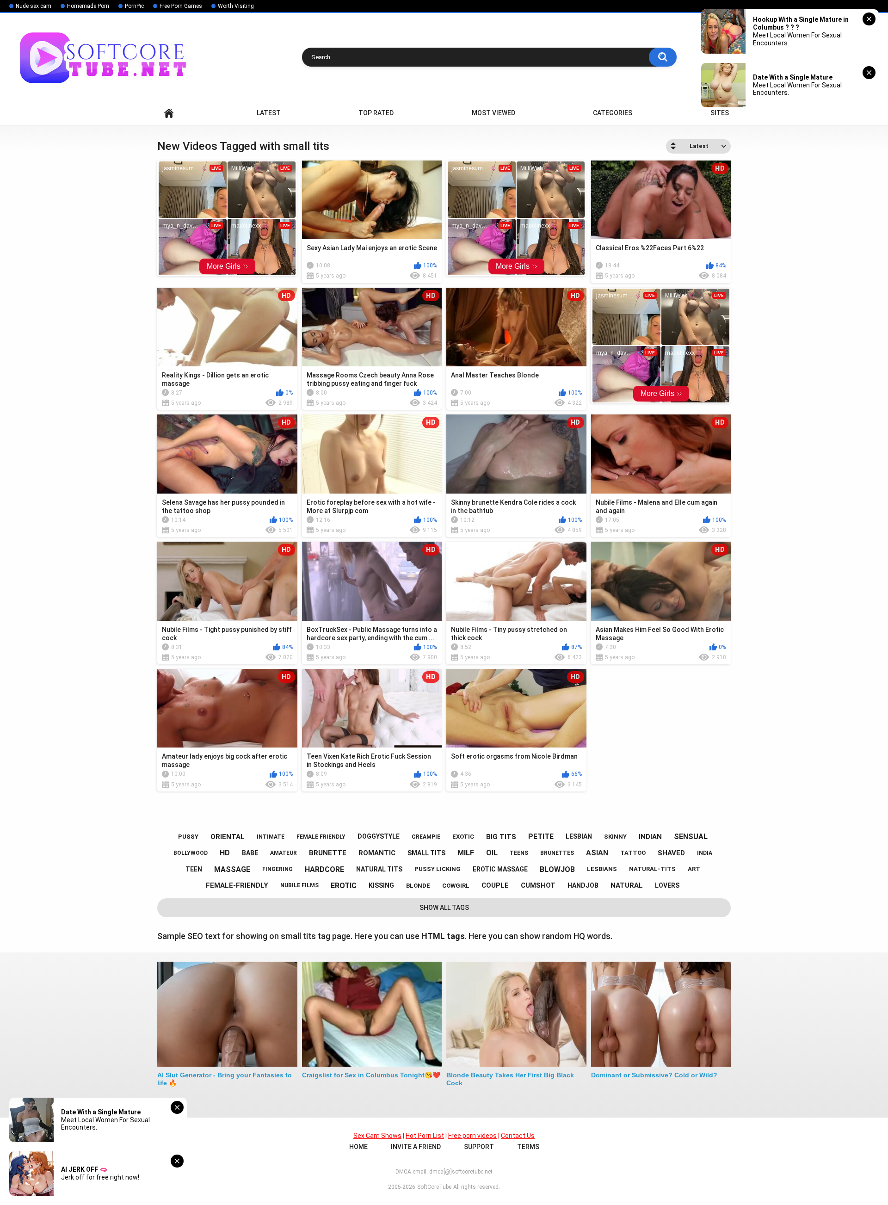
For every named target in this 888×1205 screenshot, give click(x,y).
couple (495, 885)
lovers (667, 885)
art (694, 868)
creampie (426, 837)
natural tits (379, 869)
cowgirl (455, 885)
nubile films (299, 885)
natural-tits (652, 868)
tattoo (633, 852)
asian (597, 852)
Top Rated (376, 113)
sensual (691, 836)
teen (193, 869)
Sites (719, 113)
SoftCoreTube (434, 1187)
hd (225, 852)
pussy (188, 836)
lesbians (602, 868)
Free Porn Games (181, 6)
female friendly (320, 837)
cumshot (538, 885)
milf (465, 852)
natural (626, 885)
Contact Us (518, 1135)
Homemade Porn (88, 6)
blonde (418, 885)
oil (492, 852)
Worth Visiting (236, 6)
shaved (671, 853)
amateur (283, 853)
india (704, 853)
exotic (463, 836)
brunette (327, 853)
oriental (227, 837)
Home (168, 113)
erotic (344, 885)
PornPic (134, 6)
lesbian (579, 836)
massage (232, 869)
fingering (277, 869)
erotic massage (500, 869)
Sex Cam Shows (377, 1135)
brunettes (557, 853)
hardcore (324, 869)
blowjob (557, 869)
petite (541, 836)
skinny (615, 836)
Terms (528, 1146)
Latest (269, 113)
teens (519, 853)
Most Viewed (493, 113)
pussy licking (437, 868)
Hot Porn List (425, 1135)
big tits (501, 837)
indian (650, 837)
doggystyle (379, 836)
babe (250, 853)
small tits (426, 853)
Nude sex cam (33, 6)
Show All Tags (444, 907)
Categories (612, 113)
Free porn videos (472, 1135)
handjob (582, 885)
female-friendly (237, 885)
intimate (270, 837)
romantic (376, 853)
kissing (381, 885)
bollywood (190, 853)
